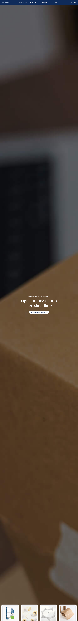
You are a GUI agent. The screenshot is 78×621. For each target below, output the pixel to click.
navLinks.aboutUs (45, 2)
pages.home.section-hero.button (38, 312)
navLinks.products (23, 2)
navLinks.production (34, 2)
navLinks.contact (55, 2)
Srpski (74, 2)
